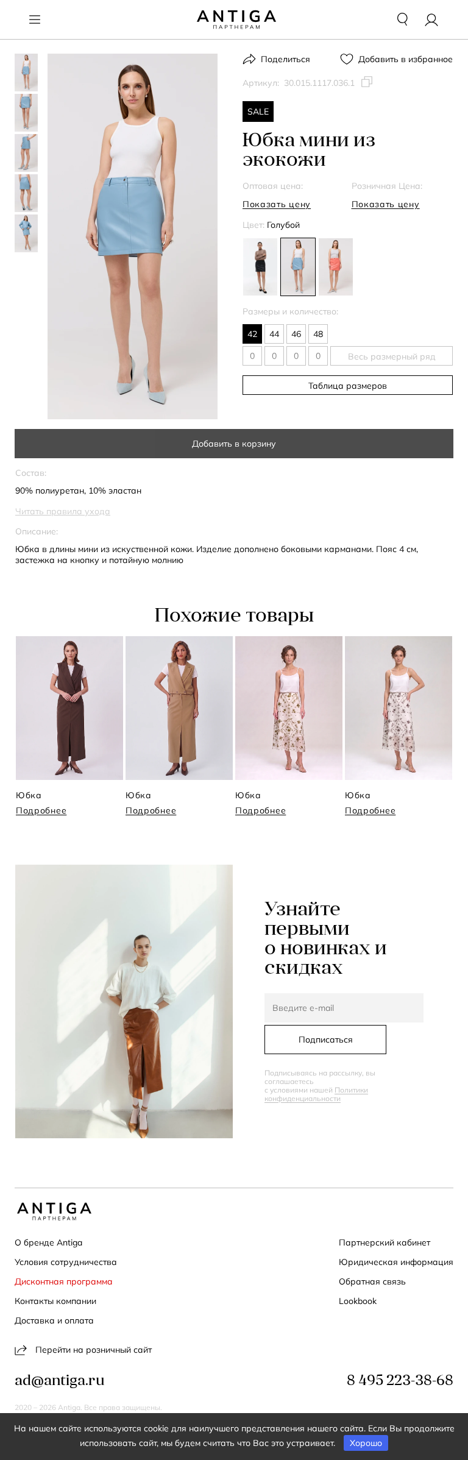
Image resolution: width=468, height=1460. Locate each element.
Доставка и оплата (54, 1320)
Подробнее (41, 810)
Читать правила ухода (62, 511)
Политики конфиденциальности (316, 1094)
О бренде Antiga (48, 1242)
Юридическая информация (396, 1261)
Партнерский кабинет (384, 1242)
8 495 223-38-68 (400, 1381)
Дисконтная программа (64, 1281)
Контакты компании (55, 1300)
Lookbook (358, 1300)
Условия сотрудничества (66, 1261)
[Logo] (236, 19)
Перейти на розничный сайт (93, 1349)
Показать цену (277, 204)
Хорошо (366, 1442)
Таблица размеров (347, 385)
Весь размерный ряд (392, 356)
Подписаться (326, 1039)
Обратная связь (372, 1281)
